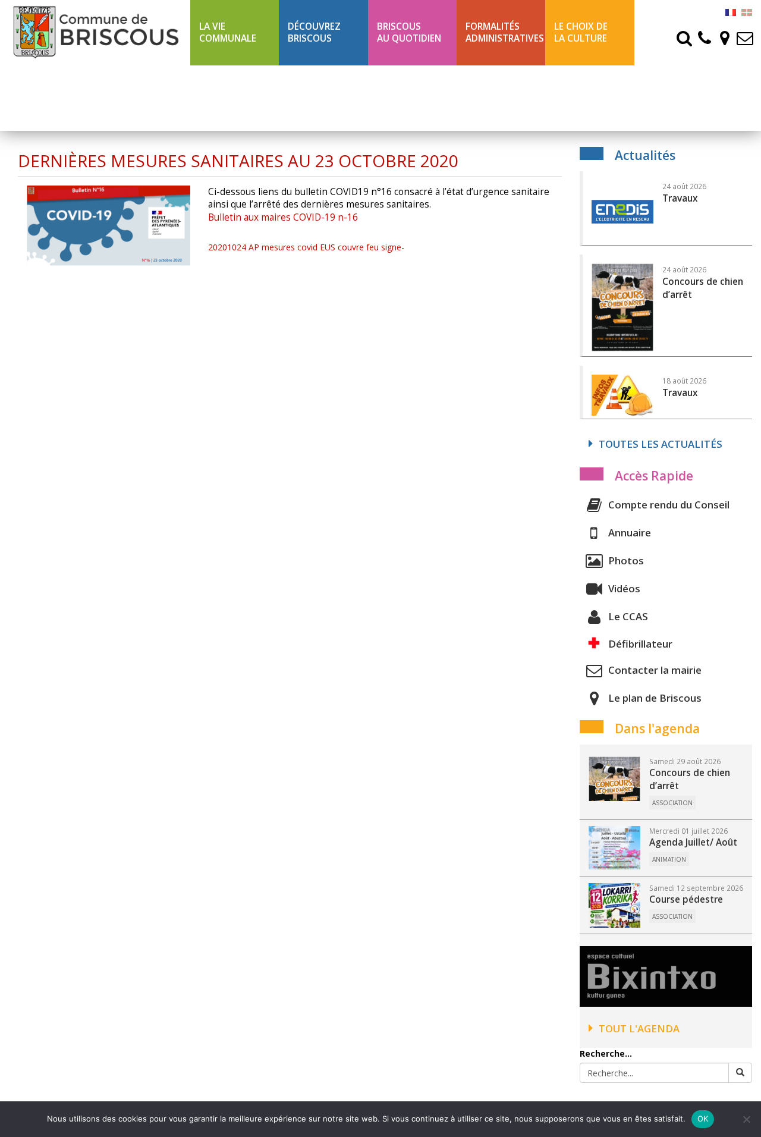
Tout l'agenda (639, 1028)
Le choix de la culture (581, 32)
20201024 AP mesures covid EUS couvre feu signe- (306, 247)
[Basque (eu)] (746, 11)
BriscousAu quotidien (409, 32)
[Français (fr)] (730, 11)
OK (703, 1118)
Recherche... (606, 1053)
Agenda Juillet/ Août (693, 842)
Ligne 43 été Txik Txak (227, 98)
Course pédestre (686, 899)
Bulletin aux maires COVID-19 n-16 (283, 217)
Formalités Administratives (505, 32)
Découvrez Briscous (314, 32)
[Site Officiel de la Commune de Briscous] (95, 32)
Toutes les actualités (660, 444)
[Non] (746, 1119)
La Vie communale (227, 32)
